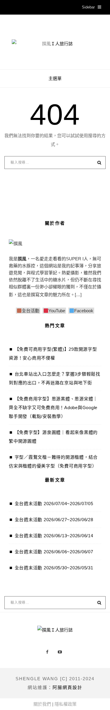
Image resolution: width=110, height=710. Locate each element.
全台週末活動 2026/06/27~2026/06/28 (54, 519)
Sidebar (88, 7)
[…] (78, 294)
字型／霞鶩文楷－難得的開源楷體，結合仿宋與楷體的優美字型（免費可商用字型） (53, 461)
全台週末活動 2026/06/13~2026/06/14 (54, 535)
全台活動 (30, 310)
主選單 (55, 78)
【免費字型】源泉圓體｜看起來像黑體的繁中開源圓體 (53, 437)
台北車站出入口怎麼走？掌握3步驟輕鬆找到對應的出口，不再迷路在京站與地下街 (54, 378)
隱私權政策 (66, 704)
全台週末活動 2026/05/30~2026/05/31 (54, 567)
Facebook (83, 310)
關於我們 (42, 704)
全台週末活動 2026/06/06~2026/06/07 (54, 551)
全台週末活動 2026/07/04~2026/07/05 (54, 503)
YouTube (56, 310)
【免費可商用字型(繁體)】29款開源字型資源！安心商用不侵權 (53, 353)
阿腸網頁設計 (67, 687)
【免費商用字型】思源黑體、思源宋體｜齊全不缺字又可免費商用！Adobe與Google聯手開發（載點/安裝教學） (53, 407)
